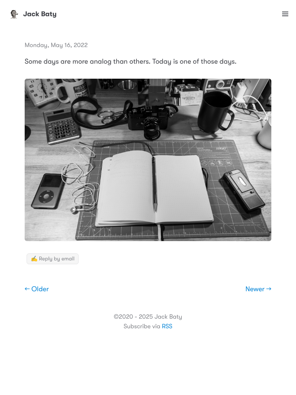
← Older (37, 289)
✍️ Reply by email (52, 259)
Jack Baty (40, 14)
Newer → (258, 289)
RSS (167, 326)
